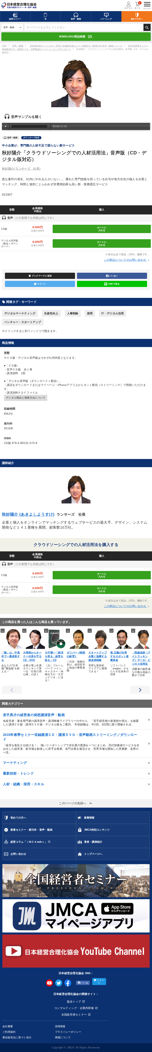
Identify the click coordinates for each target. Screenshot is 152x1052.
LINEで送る (114, 284)
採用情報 (60, 1026)
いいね (84, 982)
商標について (63, 1037)
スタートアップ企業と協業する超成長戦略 (97, 656)
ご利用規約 (8, 1031)
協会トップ (74, 1001)
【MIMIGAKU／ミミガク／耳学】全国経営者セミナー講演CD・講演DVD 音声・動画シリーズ (75, 46)
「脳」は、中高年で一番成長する (10, 656)
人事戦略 (72, 313)
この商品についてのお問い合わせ (127, 259)
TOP (4, 46)
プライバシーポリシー (68, 1031)
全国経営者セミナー (74, 1014)
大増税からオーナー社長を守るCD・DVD (32, 656)
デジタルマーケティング (19, 313)
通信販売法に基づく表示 (16, 1037)
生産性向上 (51, 313)
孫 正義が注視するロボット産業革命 (119, 656)
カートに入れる (102, 229)
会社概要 (7, 1026)
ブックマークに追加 (40, 275)
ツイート (41, 284)
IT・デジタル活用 (112, 313)
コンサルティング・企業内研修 (74, 1008)
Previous (12, 690)
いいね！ (113, 275)
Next (140, 690)
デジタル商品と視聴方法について (25, 397)
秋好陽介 (21, 168)
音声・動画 (17, 46)
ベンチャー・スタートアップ (22, 322)
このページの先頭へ (76, 803)
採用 (90, 313)
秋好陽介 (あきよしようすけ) (28, 514)
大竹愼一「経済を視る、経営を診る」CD (54, 656)
